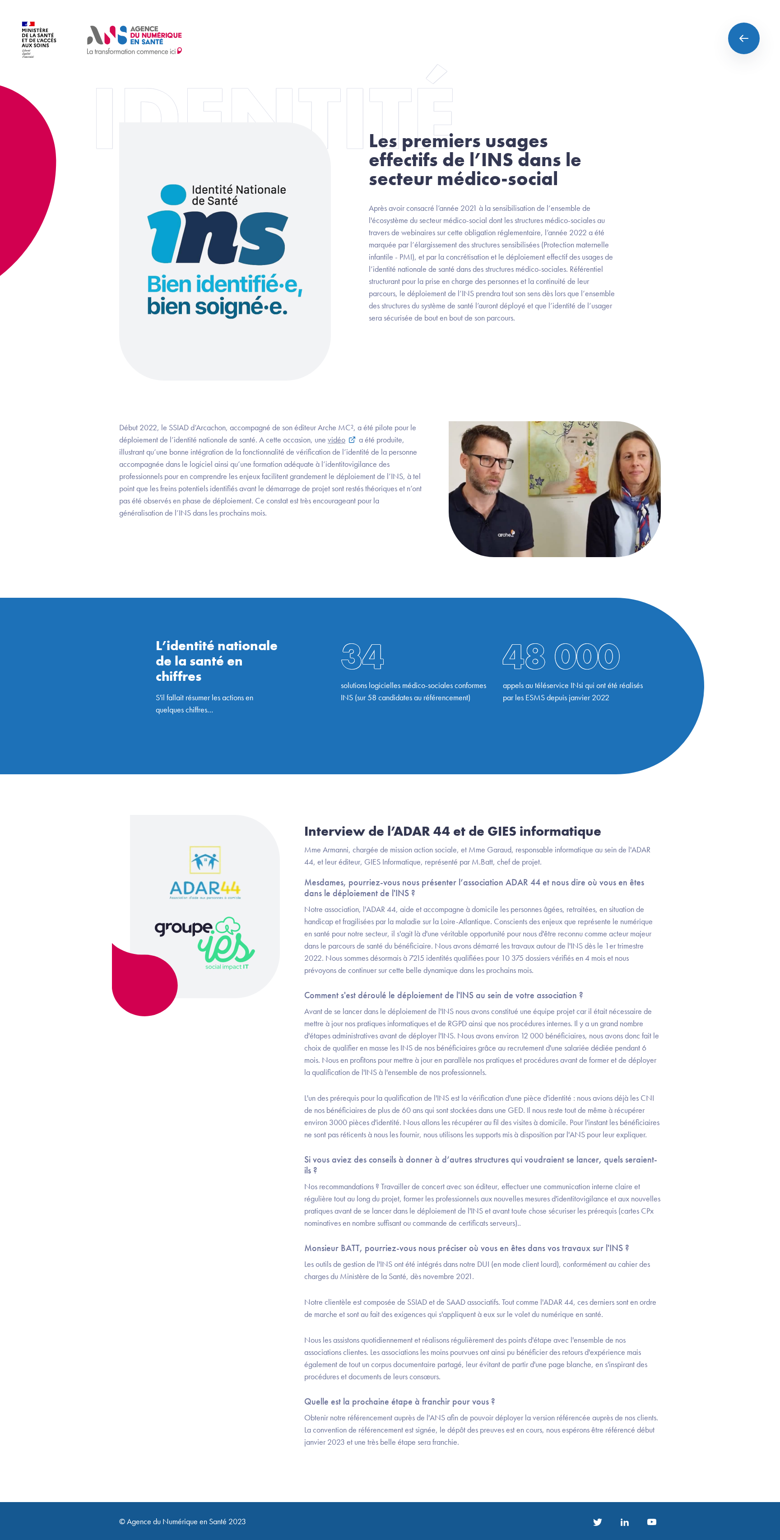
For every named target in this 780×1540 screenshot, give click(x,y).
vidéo (336, 439)
